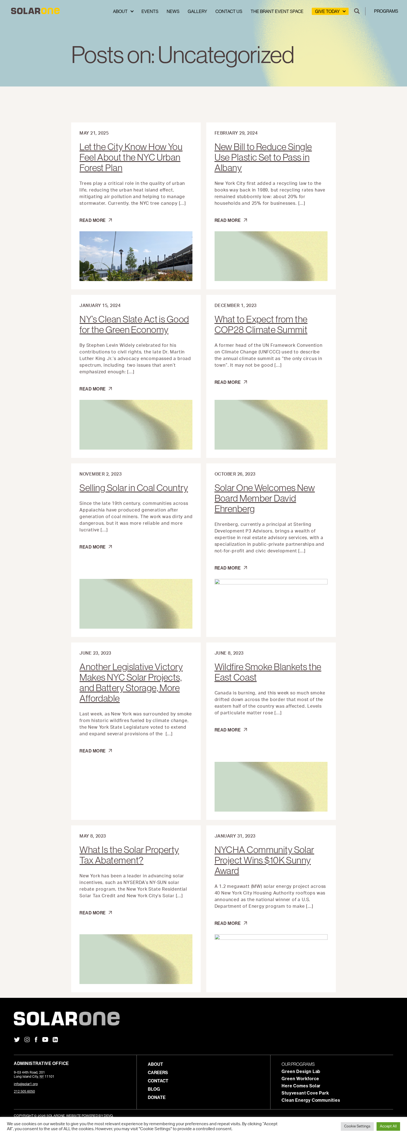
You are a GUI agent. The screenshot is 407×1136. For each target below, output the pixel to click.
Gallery (197, 11)
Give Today (327, 11)
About (120, 11)
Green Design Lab (301, 1071)
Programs (386, 11)
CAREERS (158, 1072)
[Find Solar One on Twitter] (17, 1040)
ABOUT (155, 1064)
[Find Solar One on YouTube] (45, 1040)
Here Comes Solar (301, 1085)
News (173, 11)
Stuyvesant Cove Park (305, 1093)
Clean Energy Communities (311, 1100)
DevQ (108, 1116)
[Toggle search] (357, 11)
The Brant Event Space (277, 11)
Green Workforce (300, 1078)
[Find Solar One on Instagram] (27, 1040)
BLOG (154, 1089)
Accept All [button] (388, 1126)
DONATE (157, 1097)
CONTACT (158, 1080)
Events (149, 11)
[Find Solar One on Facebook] (36, 1040)
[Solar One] (203, 1018)
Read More (93, 220)
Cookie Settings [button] (357, 1126)
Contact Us (228, 11)
